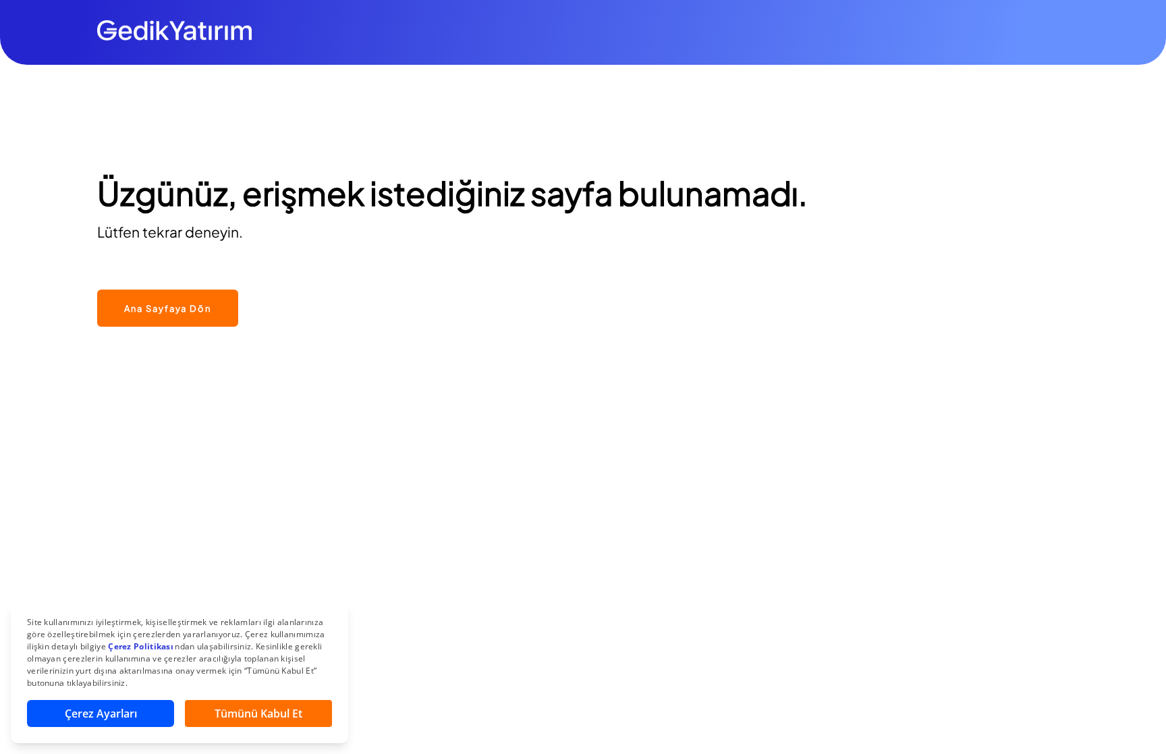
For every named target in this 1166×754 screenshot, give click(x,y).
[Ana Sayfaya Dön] (167, 282)
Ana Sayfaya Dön (167, 308)
